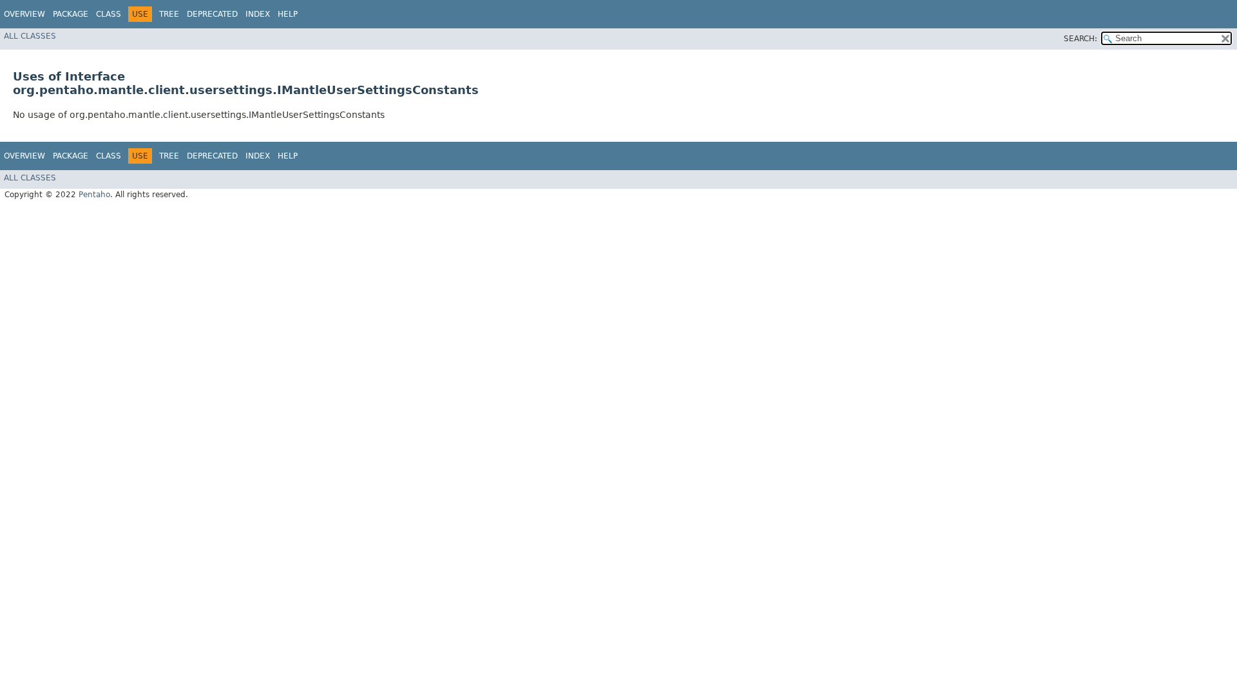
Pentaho (94, 194)
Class (108, 14)
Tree (169, 14)
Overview (24, 14)
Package (70, 14)
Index (257, 14)
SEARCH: (1080, 38)
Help (288, 14)
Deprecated (212, 14)
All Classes (30, 36)
